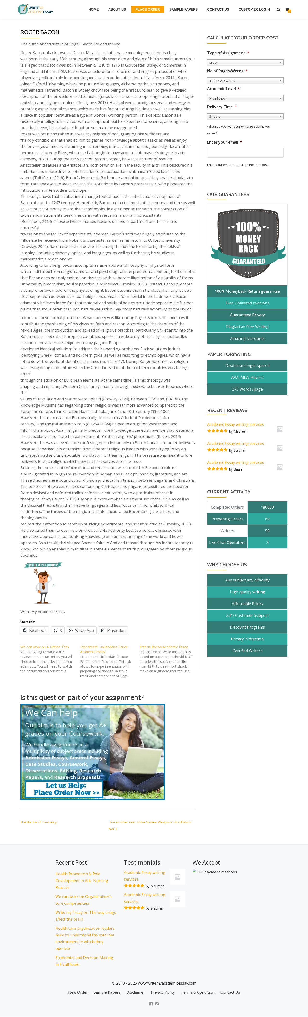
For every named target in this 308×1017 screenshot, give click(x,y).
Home (94, 9)
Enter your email (224, 142)
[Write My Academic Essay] (36, 9)
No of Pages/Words (227, 71)
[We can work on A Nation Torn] (50, 659)
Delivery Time (222, 106)
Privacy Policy (163, 992)
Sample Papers (183, 9)
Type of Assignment (228, 53)
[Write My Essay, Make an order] (92, 751)
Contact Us (218, 9)
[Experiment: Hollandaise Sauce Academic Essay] (110, 661)
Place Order (147, 9)
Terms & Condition (198, 992)
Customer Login (254, 9)
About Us (117, 9)
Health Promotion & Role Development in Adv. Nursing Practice (81, 880)
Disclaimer (135, 992)
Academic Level (223, 88)
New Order (78, 992)
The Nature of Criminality (38, 822)
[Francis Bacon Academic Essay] (169, 659)
